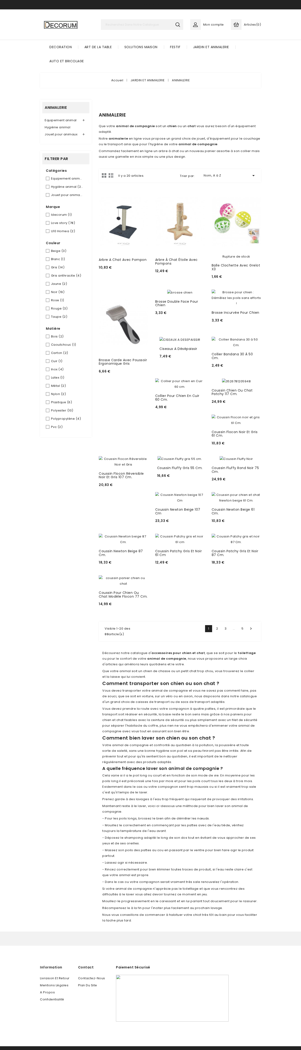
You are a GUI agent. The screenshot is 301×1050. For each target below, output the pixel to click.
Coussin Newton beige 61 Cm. (233, 511)
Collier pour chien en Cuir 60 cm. (177, 397)
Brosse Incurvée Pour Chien (235, 312)
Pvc (57, 427)
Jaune (59, 284)
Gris (58, 267)
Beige (59, 251)
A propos (47, 992)
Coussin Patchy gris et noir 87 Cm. (235, 553)
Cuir (57, 361)
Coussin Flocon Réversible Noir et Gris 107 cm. (121, 475)
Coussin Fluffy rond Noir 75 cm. (235, 470)
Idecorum (61, 214)
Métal (58, 386)
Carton (59, 353)
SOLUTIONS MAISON (141, 47)
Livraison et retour (55, 978)
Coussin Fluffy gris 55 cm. (180, 468)
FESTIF (175, 47)
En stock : (108, 273)
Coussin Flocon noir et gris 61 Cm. (235, 434)
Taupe (59, 316)
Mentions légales (54, 985)
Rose (57, 300)
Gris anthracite (66, 275)
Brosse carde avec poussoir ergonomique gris (123, 362)
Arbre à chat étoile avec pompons (176, 261)
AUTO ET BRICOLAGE (66, 61)
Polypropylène (66, 418)
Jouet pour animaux (61, 134)
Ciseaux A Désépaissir (178, 348)
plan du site (87, 985)
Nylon (58, 394)
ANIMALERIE (56, 107)
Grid (104, 175)
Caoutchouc (63, 344)
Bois (57, 336)
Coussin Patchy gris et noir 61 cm (178, 553)
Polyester (62, 410)
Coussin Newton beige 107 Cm (177, 511)
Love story (63, 223)
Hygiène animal (57, 127)
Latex (57, 377)
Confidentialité (52, 999)
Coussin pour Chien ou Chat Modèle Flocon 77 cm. (123, 594)
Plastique (61, 402)
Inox (57, 369)
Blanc (58, 259)
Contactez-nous (91, 978)
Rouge (59, 308)
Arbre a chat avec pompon (123, 259)
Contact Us (150, 4)
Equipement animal (61, 120)
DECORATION (60, 47)
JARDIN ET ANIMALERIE (211, 47)
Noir (58, 292)
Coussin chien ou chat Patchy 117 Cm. (232, 392)
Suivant (251, 628)
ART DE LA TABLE (98, 47)
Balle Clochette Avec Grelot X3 (236, 267)
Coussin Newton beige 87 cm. (121, 553)
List (111, 175)
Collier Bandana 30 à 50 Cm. (232, 356)
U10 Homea (63, 231)
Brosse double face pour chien (176, 303)
